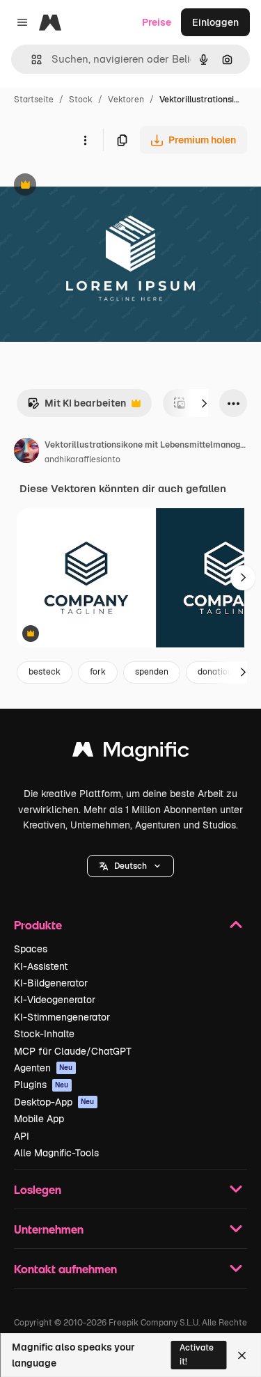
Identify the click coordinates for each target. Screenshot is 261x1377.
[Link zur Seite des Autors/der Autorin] (26, 452)
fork (98, 671)
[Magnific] (130, 753)
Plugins (41, 1084)
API (21, 1136)
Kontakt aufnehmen (65, 1268)
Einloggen (215, 22)
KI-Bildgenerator (51, 983)
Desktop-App (54, 1102)
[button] (130, 866)
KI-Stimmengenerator (62, 1017)
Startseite (34, 99)
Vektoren (126, 99)
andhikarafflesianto (82, 459)
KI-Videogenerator (54, 999)
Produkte (38, 925)
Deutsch (130, 866)
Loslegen (37, 1189)
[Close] (242, 1355)
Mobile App (39, 1118)
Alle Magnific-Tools (56, 1153)
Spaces (30, 949)
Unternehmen (49, 1229)
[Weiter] (203, 403)
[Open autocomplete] (31, 59)
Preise (156, 22)
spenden (151, 671)
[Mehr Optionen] (85, 140)
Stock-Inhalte (44, 1034)
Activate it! (197, 1354)
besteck (45, 671)
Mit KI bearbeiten (76, 407)
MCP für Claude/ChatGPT (73, 1051)
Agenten (43, 1068)
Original (89, 186)
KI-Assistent (41, 966)
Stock (81, 99)
